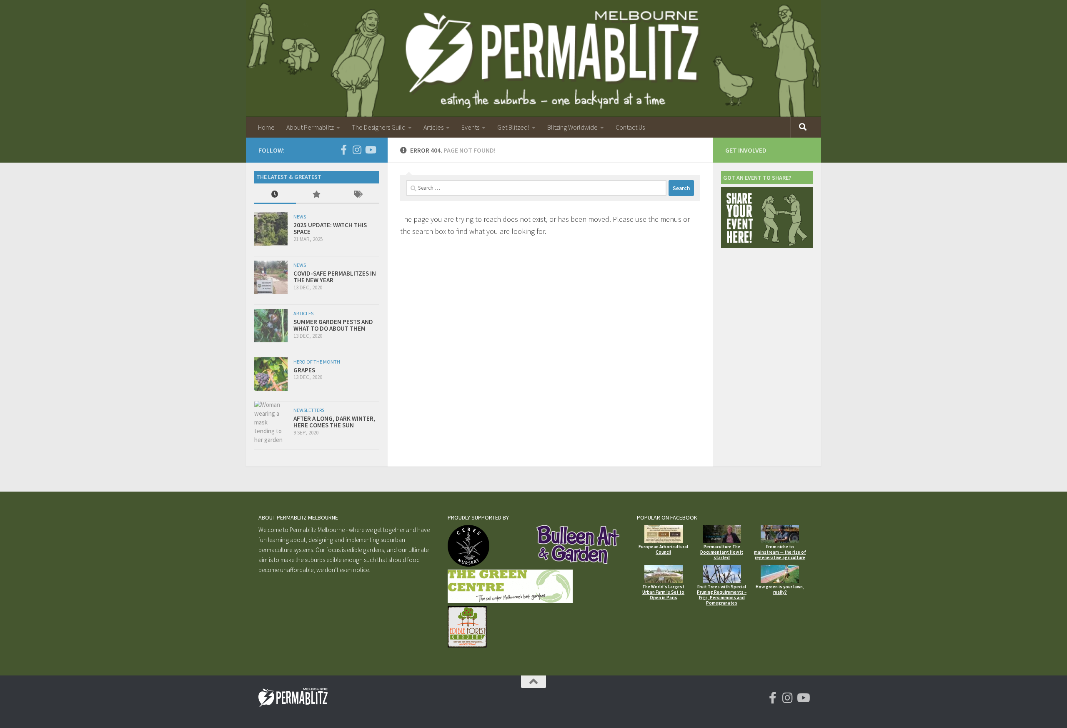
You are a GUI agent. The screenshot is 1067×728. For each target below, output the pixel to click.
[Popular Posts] (317, 195)
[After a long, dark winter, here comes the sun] (271, 422)
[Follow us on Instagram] (357, 150)
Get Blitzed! (513, 127)
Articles (433, 127)
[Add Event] (767, 246)
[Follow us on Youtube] (370, 150)
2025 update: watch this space (330, 228)
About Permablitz (310, 127)
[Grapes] (271, 374)
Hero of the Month (316, 362)
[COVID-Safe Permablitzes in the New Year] (271, 277)
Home (266, 127)
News (299, 216)
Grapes (304, 370)
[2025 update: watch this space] (271, 229)
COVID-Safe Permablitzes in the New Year (334, 276)
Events (470, 127)
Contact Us (630, 127)
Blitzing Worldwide (572, 127)
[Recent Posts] (275, 195)
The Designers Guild (379, 127)
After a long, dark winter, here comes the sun (334, 421)
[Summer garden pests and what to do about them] (271, 325)
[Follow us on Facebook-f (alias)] (343, 150)
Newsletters (308, 410)
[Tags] (358, 195)
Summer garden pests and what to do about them (333, 325)
